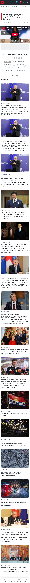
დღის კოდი (11, 11)
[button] (6, 7)
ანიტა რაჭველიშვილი (19, 61)
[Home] (2, 2)
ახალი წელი (9, 64)
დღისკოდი (10, 67)
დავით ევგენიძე (20, 64)
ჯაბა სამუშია (15, 75)
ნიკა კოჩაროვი (21, 70)
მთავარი (4, 11)
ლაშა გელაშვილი (9, 70)
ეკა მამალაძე (19, 67)
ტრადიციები (21, 73)
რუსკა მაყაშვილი (10, 73)
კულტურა (7, 61)
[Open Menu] (27, 2)
